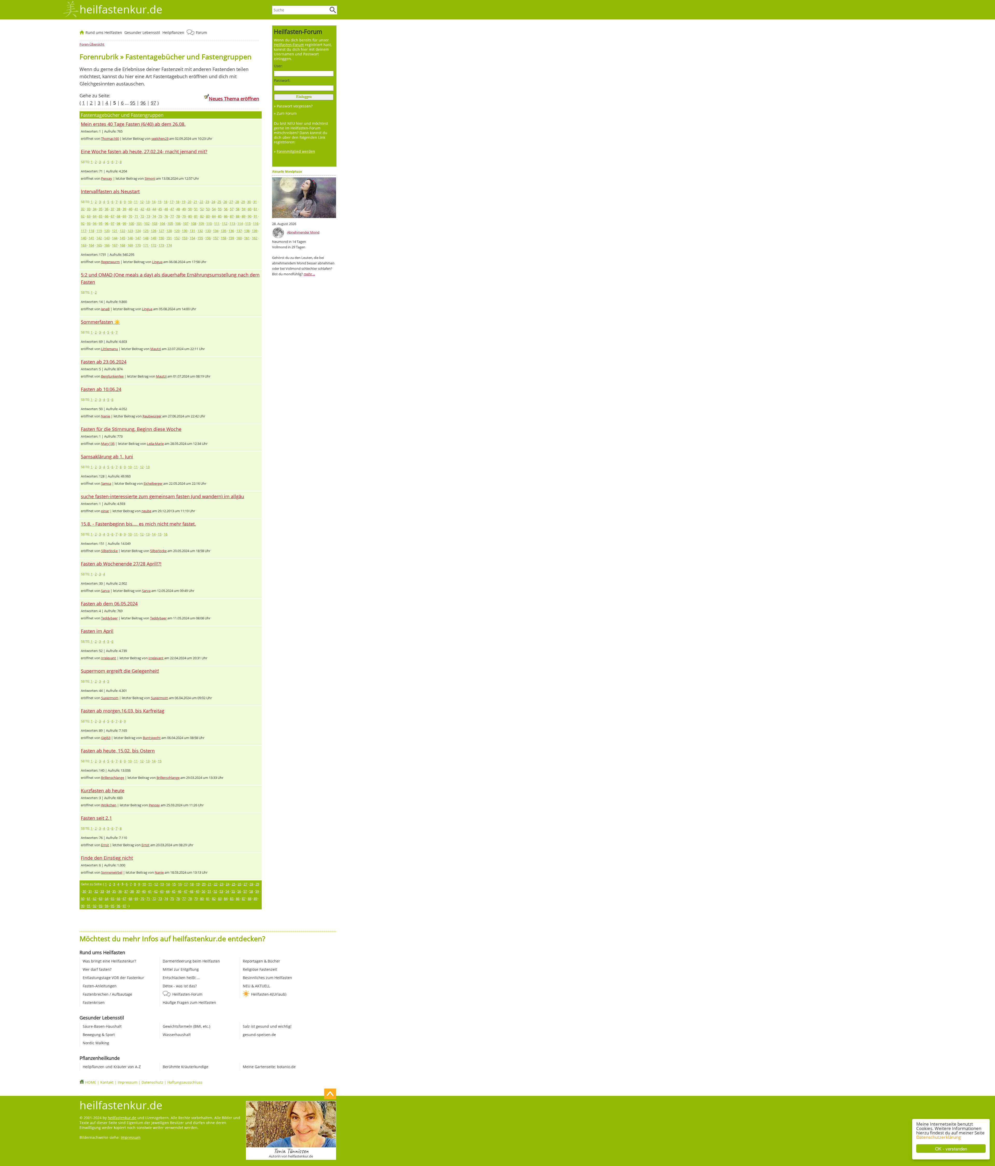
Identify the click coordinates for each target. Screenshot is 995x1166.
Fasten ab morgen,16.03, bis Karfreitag (122, 711)
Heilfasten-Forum (187, 994)
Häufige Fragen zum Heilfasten (189, 1002)
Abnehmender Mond (303, 232)
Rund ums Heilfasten (104, 32)
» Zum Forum (285, 113)
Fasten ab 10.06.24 (101, 389)
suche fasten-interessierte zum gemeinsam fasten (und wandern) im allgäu (162, 496)
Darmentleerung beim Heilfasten (191, 961)
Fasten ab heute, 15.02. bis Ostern (118, 751)
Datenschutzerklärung (938, 1137)
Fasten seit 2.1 (96, 818)
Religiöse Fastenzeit (260, 969)
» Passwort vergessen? (293, 106)
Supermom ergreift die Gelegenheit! (120, 671)
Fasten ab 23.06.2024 (103, 362)
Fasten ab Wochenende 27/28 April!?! (121, 564)
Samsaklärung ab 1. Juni (107, 456)
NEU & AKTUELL (256, 985)
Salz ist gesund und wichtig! (267, 1026)
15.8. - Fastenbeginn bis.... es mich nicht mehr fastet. (138, 524)
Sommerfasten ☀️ (100, 322)
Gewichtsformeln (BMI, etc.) (186, 1026)
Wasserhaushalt (177, 1034)
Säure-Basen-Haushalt (102, 1026)
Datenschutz (152, 1082)
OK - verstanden (951, 1148)
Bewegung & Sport (99, 1034)
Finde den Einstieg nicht (107, 858)
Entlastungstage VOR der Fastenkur (113, 977)
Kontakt (106, 1082)
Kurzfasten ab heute (102, 790)
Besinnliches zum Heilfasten (267, 977)
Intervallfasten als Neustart (110, 191)
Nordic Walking (96, 1042)
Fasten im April (97, 631)
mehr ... (309, 274)
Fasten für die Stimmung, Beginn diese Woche (131, 429)
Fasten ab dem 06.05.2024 (109, 603)
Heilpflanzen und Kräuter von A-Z (112, 1066)
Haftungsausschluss (184, 1082)
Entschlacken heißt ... (181, 977)
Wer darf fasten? (97, 969)
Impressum (127, 1082)
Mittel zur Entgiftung (181, 969)
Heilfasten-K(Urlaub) (268, 994)
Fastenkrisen (94, 1002)
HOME (90, 1082)
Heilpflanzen (173, 32)
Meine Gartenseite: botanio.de (269, 1066)
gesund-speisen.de (259, 1034)
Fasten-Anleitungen (100, 985)
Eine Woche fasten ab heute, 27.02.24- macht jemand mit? (144, 151)
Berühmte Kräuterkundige (185, 1066)
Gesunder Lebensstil (142, 32)
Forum (201, 32)
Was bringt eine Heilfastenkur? (109, 961)
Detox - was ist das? (180, 985)
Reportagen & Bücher (261, 961)
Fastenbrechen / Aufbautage (107, 994)
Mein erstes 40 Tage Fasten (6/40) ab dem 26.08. (133, 124)
